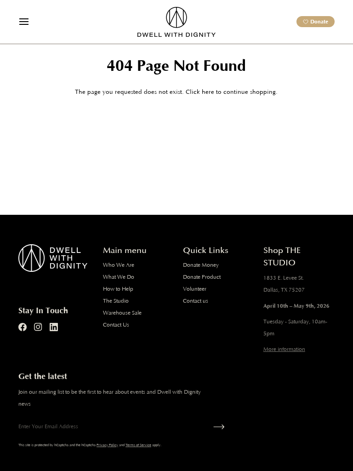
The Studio (116, 301)
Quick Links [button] (205, 250)
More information (284, 349)
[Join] (217, 427)
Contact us (195, 301)
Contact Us (116, 325)
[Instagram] (38, 327)
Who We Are (118, 265)
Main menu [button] (125, 250)
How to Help (118, 289)
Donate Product (202, 277)
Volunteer (194, 289)
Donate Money (201, 265)
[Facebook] (22, 327)
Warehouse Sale (122, 313)
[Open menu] (32, 22)
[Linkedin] (54, 327)
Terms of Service (138, 445)
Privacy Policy (107, 445)
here (208, 92)
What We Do (118, 277)
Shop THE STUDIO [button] (282, 256)
